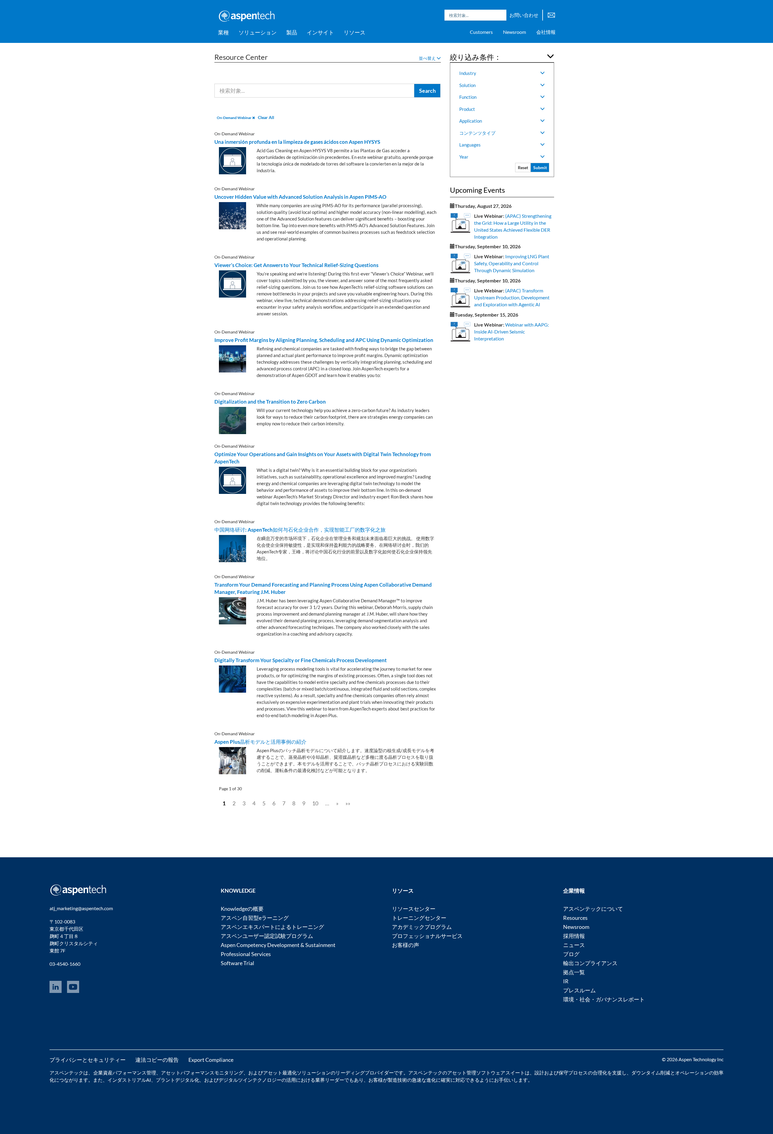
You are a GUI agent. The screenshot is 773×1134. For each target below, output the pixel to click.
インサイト (320, 32)
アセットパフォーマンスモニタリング (202, 1072)
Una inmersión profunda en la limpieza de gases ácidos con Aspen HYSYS (297, 142)
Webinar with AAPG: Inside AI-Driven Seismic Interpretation (511, 331)
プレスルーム (579, 990)
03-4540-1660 (65, 964)
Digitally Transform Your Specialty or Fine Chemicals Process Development (300, 660)
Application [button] (470, 121)
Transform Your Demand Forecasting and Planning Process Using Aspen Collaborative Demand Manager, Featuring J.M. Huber (323, 588)
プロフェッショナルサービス (427, 936)
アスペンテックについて (593, 908)
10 (315, 803)
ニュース (574, 945)
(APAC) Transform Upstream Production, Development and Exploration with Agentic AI (512, 297)
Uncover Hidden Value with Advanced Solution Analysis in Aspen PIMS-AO (300, 197)
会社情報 (546, 32)
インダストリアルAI (129, 1080)
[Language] (551, 14)
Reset (523, 167)
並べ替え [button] (428, 58)
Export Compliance (210, 1059)
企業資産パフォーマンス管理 (124, 1072)
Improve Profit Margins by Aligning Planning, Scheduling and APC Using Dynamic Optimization (323, 340)
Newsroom (514, 32)
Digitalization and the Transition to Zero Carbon (270, 401)
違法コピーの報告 (157, 1059)
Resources (575, 917)
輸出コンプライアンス (590, 963)
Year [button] (463, 156)
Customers (481, 32)
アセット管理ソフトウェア (476, 1072)
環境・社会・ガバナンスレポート (604, 999)
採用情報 (574, 936)
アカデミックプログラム (422, 926)
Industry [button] (467, 73)
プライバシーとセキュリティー (88, 1059)
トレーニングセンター (419, 917)
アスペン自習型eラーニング (255, 917)
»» (347, 803)
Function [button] (467, 97)
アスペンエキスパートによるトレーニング (272, 926)
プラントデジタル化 (177, 1080)
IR (566, 981)
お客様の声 (405, 945)
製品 (291, 32)
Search (500, 15)
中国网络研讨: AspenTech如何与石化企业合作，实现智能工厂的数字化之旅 (300, 530)
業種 (223, 32)
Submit (540, 167)
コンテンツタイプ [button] (477, 133)
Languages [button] (470, 144)
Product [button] (467, 109)
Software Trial (237, 963)
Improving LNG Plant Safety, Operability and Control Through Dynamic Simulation (511, 263)
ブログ (571, 954)
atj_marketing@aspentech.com (81, 908)
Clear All (266, 117)
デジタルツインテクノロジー (250, 1080)
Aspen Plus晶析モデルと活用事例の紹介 (260, 742)
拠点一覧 (574, 972)
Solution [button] (467, 85)
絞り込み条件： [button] (475, 57)
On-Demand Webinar (234, 117)
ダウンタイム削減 (650, 1072)
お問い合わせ (523, 15)
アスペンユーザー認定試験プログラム (267, 936)
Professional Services (246, 954)
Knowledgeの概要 (242, 908)
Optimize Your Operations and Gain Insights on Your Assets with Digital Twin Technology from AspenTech (322, 458)
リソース (354, 32)
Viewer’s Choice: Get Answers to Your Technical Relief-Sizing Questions (296, 265)
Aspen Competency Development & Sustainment (278, 945)
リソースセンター (413, 908)
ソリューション (258, 32)
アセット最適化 (280, 1072)
